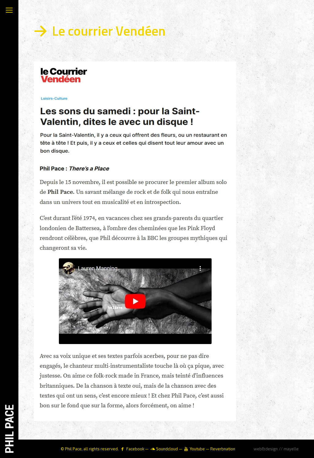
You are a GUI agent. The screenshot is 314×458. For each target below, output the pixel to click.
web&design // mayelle (276, 448)
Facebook (135, 448)
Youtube (197, 448)
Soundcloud (167, 448)
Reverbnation (222, 448)
